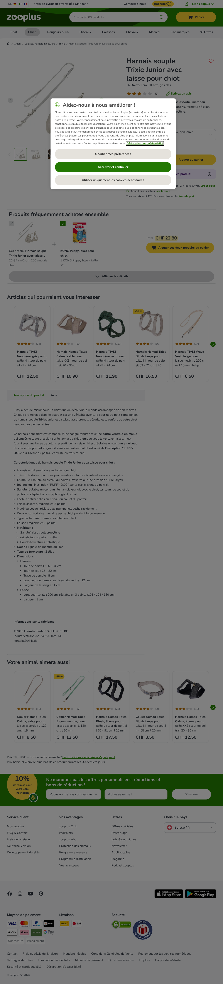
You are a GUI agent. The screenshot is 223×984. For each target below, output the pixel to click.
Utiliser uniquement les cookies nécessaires (113, 180)
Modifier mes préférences (113, 154)
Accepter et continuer (113, 167)
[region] (113, 143)
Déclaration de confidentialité (145, 143)
